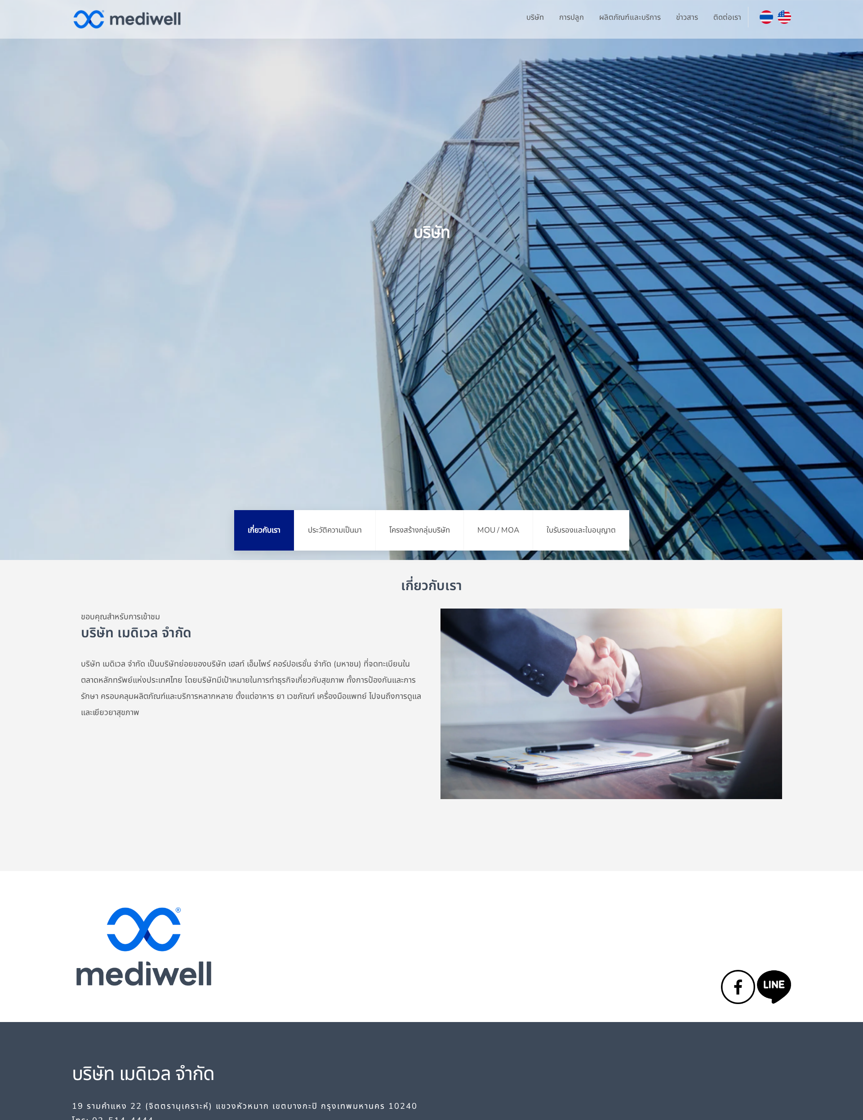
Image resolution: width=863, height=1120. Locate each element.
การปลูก (571, 17)
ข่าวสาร (687, 17)
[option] (431, 280)
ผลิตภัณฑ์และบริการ (630, 17)
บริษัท (535, 17)
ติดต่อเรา (727, 17)
